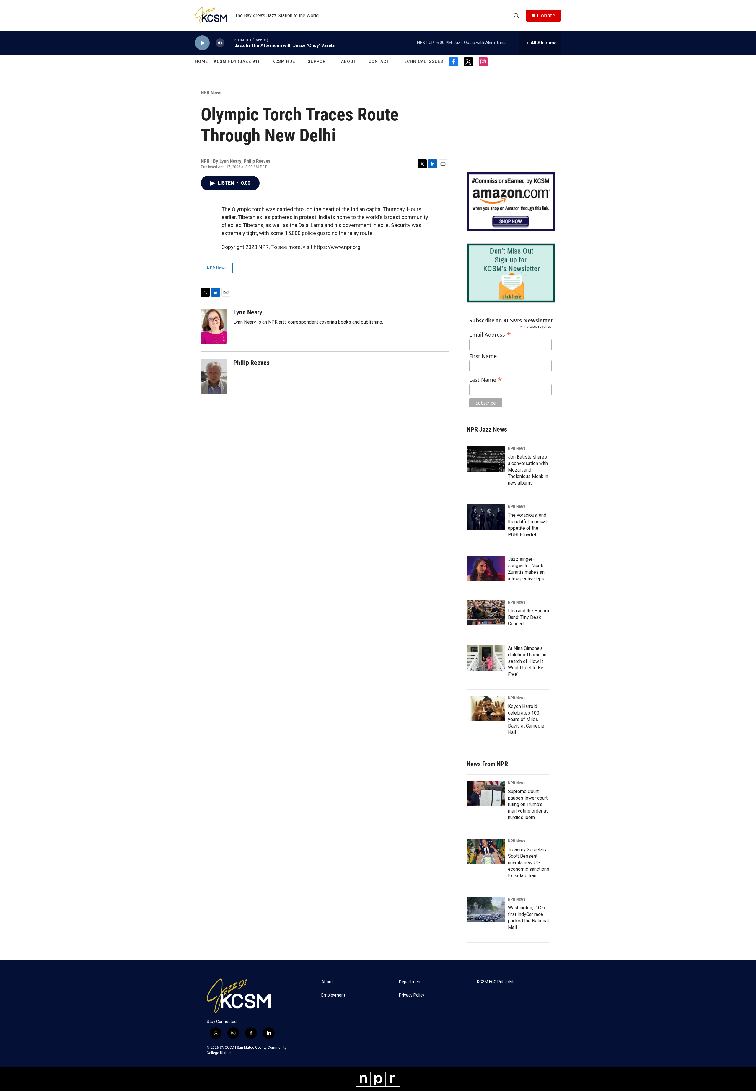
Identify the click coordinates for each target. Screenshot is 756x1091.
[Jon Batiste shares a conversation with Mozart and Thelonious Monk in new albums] (486, 459)
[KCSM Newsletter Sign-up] (511, 273)
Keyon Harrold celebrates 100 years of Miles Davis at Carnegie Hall (526, 719)
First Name (483, 356)
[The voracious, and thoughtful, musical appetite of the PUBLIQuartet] (486, 517)
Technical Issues (422, 61)
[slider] (229, 43)
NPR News (211, 92)
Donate (546, 15)
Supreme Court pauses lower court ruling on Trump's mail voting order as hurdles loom (528, 804)
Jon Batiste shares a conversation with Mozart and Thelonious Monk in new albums (528, 470)
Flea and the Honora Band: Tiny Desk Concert (528, 617)
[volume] (220, 43)
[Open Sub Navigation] (264, 61)
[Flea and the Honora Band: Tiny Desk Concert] (486, 612)
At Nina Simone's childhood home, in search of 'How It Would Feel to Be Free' (527, 661)
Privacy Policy (411, 995)
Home (201, 61)
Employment (333, 995)
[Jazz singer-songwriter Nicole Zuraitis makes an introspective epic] (486, 568)
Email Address (490, 334)
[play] (202, 43)
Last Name (485, 379)
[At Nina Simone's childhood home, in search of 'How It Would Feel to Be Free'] (486, 658)
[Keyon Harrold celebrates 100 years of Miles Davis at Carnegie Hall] (486, 708)
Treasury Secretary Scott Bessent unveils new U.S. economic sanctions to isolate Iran (528, 862)
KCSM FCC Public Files (497, 982)
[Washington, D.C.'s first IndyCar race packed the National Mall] (486, 909)
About (348, 61)
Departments (411, 982)
